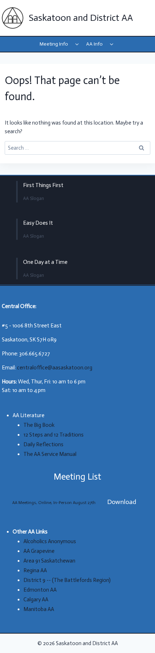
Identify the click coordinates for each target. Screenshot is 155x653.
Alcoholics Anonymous (49, 541)
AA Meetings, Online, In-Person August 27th (54, 502)
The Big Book (38, 425)
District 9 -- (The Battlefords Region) (67, 580)
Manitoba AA (38, 609)
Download (121, 502)
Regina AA (35, 570)
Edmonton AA (40, 590)
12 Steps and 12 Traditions (53, 435)
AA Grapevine (38, 551)
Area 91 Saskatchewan (49, 561)
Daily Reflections (43, 444)
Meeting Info (54, 44)
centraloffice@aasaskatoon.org (54, 367)
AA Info (94, 44)
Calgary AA (35, 599)
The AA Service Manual (49, 454)
